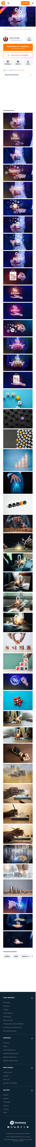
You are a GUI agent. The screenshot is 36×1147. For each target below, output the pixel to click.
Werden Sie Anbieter (10, 1085)
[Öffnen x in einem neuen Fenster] (23, 1128)
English (5, 1096)
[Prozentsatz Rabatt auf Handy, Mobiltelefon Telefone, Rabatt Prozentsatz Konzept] (17, 120)
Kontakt (5, 1077)
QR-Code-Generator (9, 1032)
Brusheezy (6, 1001)
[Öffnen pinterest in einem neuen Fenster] (17, 1128)
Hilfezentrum (7, 1074)
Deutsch (6, 1107)
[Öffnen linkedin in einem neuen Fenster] (14, 1128)
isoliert (7, 955)
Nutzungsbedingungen (17, 1141)
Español (5, 1100)
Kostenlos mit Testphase (18, 47)
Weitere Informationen (12, 74)
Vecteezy (6, 1005)
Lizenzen (6, 1044)
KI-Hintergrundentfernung (12, 1029)
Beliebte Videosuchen (10, 1062)
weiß (16, 955)
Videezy (5, 1009)
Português (6, 1103)
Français (6, 1111)
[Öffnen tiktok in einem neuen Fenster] (20, 1128)
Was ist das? (21, 70)
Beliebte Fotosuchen (10, 1058)
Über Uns (6, 1081)
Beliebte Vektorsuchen (10, 1055)
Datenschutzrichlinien (12, 1142)
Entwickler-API (8, 1019)
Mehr (5, 1114)
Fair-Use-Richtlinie (25, 1142)
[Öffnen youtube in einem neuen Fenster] (27, 1128)
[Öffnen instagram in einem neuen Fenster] (11, 1128)
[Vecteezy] (3, 3)
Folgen (29, 40)
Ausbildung (7, 1016)
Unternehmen (8, 1012)
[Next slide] (28, 955)
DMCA (5, 1048)
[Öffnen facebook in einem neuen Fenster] (7, 1128)
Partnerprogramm (9, 1051)
